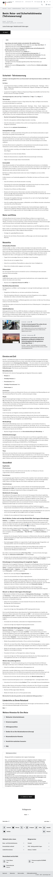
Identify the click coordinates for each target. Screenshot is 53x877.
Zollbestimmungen (7, 368)
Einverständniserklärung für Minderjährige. (32, 431)
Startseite (4, 8)
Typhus (25, 569)
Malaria (13, 520)
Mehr (4, 708)
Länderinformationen (16, 8)
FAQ (7, 746)
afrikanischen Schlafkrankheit (17, 554)
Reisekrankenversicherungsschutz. (31, 53)
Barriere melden (21, 873)
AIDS (29, 614)
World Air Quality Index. (37, 676)
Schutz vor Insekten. (9, 539)
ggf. (11, 193)
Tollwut (42, 633)
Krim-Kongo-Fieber (26, 552)
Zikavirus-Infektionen (41, 531)
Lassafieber (45, 594)
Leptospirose (20, 630)
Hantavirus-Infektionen (8, 630)
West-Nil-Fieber (28, 531)
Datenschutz (12, 873)
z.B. (17, 588)
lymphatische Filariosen (38, 530)
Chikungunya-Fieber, (16, 530)
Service (9, 8)
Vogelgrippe (13, 636)
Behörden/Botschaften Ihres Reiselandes (31, 55)
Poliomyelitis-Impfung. (37, 584)
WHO (11, 581)
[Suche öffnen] (41, 4)
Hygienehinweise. (25, 573)
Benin (23, 8)
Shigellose (17, 569)
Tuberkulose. (8, 595)
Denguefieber (26, 530)
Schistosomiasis (6, 663)
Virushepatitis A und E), (8, 569)
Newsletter (19, 45)
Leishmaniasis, (20, 531)
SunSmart (24, 682)
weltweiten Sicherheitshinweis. (19, 127)
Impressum (5, 873)
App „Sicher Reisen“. (39, 45)
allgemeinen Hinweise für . (20, 282)
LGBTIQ (5, 276)
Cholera (4, 567)
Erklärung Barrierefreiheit (32, 873)
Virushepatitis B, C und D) (9, 615)
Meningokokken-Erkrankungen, (33, 594)
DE (44, 1)
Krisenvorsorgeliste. (25, 46)
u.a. (35, 507)
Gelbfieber (5, 520)
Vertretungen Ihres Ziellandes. (21, 363)
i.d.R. (35, 481)
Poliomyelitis (9, 571)
